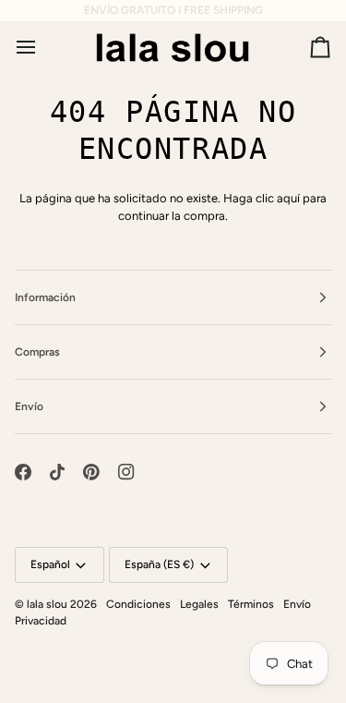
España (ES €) (159, 564)
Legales (199, 604)
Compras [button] (37, 351)
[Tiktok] (57, 472)
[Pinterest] (91, 472)
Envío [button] (29, 406)
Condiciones (138, 604)
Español (50, 564)
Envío (297, 604)
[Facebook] (23, 472)
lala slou (47, 604)
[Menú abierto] (42, 47)
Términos (251, 604)
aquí (288, 198)
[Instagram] (126, 472)
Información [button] (45, 297)
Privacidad (40, 620)
